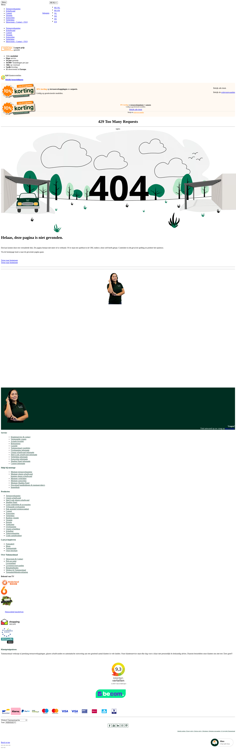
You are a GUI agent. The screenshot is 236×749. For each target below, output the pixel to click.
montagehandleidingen (18, 381)
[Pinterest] (126, 727)
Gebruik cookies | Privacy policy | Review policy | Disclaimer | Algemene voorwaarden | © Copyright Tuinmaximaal (206, 731)
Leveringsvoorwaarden (15, 566)
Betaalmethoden (12, 568)
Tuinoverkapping (12, 533)
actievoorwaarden (228, 92)
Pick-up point (11, 561)
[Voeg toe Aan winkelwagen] (63, 13)
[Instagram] (122, 727)
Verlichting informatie (19, 457)
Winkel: (4, 720)
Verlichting (10, 20)
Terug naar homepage (9, 260)
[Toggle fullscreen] (7, 745)
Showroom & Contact (14, 559)
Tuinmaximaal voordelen (20, 448)
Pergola (9, 522)
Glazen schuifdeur (13, 529)
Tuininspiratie (11, 548)
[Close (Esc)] (2, 745)
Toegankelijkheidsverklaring (17, 572)
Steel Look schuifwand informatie (24, 455)
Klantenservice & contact (20, 437)
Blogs (8, 546)
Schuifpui (9, 531)
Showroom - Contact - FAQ (17, 22)
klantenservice (11, 356)
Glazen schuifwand (13, 498)
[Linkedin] (118, 727)
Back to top (5, 742)
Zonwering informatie (19, 459)
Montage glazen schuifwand (22, 474)
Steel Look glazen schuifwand (17, 500)
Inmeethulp (15, 487)
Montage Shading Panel (20, 483)
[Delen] (4, 745)
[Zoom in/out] (9, 745)
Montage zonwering (18, 481)
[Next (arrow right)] (4, 747)
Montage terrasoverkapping (21, 472)
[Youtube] (114, 727)
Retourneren (15, 444)
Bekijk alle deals (219, 88)
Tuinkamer (10, 524)
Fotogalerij (10, 544)
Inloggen (45, 13)
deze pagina (229, 428)
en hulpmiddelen (7, 383)
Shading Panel (11, 502)
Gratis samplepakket (14, 536)
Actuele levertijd (17, 441)
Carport (9, 13)
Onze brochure (11, 551)
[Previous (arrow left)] (2, 747)
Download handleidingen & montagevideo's (28, 485)
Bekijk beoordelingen (14, 80)
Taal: (3, 722)
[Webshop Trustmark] (118, 699)
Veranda (9, 15)
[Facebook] (109, 727)
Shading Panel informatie (20, 461)
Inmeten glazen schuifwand (21, 476)
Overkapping (11, 527)
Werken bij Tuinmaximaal (16, 570)
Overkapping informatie (20, 450)
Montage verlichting (18, 478)
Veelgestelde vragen (18, 439)
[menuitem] (58, 8)
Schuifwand (10, 11)
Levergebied (11, 563)
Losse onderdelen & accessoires (18, 505)
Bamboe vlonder (12, 518)
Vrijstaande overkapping (15, 507)
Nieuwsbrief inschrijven (14, 612)
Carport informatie (18, 463)
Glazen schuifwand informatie (22, 452)
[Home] (33, 13)
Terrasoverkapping (13, 9)
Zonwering (10, 18)
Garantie (14, 446)
